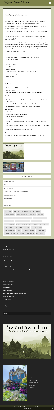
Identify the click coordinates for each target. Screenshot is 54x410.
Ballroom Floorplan (7, 256)
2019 (6, 211)
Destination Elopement (10, 195)
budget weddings (9, 214)
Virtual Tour (14, 233)
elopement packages (18, 218)
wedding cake (30, 233)
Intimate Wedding (8, 188)
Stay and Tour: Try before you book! (12, 260)
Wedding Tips (7, 205)
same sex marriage (37, 227)
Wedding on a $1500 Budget (9, 246)
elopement (8, 218)
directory (33, 214)
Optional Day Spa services (24, 92)
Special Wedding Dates (28, 230)
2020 (10, 211)
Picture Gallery (7, 202)
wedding (22, 233)
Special (18, 230)
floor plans (37, 218)
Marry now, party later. (8, 249)
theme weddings (40, 230)
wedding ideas (40, 233)
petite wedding (44, 224)
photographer (9, 227)
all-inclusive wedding (28, 211)
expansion (29, 218)
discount (40, 214)
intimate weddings (21, 224)
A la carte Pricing (8, 198)
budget (38, 211)
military (35, 224)
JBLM (30, 224)
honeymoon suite (36, 221)
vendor (7, 233)
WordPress (37, 406)
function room (9, 221)
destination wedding (22, 214)
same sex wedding (10, 230)
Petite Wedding (8, 184)
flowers (44, 218)
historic (27, 221)
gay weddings (19, 221)
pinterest (27, 227)
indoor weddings (9, 224)
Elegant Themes (24, 406)
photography (18, 227)
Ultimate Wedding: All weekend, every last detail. (16, 191)
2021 (15, 211)
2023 (19, 211)
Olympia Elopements (9, 181)
